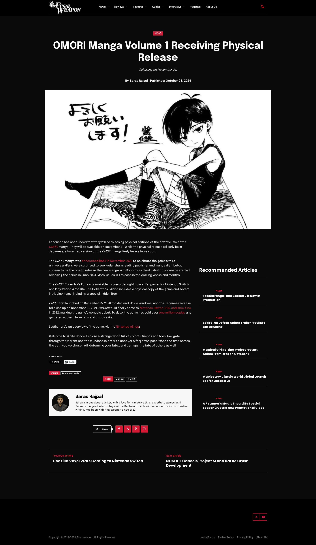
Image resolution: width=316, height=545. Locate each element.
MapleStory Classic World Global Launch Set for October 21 (234, 379)
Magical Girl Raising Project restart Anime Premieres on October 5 (230, 352)
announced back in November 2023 (107, 261)
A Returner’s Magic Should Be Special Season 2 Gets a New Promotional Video (233, 405)
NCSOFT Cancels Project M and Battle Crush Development (207, 463)
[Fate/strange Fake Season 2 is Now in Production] (206, 287)
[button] (262, 7)
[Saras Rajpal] (63, 403)
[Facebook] (119, 429)
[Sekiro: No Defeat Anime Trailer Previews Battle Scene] (206, 314)
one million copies (172, 312)
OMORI (132, 379)
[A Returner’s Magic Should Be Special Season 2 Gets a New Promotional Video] (206, 395)
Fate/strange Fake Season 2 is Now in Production (231, 298)
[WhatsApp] (144, 429)
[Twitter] (256, 517)
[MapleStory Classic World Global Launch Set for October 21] (206, 368)
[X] (127, 429)
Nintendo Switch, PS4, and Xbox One (165, 308)
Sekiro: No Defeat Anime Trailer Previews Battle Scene (234, 325)
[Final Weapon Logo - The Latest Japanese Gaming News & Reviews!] (69, 7)
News (158, 33)
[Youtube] (263, 517)
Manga (120, 379)
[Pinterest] (136, 429)
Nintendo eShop (127, 326)
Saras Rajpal (139, 80)
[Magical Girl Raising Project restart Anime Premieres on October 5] (206, 341)
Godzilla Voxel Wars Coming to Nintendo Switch (98, 461)
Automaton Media (70, 373)
